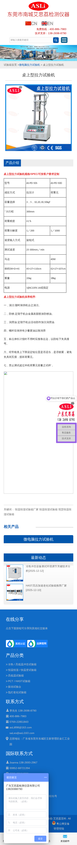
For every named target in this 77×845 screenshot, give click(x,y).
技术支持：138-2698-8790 (50, 33)
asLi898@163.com (21, 727)
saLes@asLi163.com (22, 733)
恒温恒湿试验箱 (48, 509)
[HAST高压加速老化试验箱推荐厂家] (14, 600)
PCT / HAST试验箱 (19, 681)
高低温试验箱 (16, 675)
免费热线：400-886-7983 (51, 29)
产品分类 (15, 655)
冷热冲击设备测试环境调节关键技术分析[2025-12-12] (48, 568)
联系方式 (15, 701)
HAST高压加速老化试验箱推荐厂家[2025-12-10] (46, 588)
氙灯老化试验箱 (17, 692)
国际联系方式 (19, 753)
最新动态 (38, 557)
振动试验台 (14, 686)
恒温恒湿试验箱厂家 (26, 509)
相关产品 (11, 527)
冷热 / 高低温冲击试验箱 (22, 664)
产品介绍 (12, 163)
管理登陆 (59, 828)
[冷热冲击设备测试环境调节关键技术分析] (14, 580)
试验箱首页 (10, 64)
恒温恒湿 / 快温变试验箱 (22, 669)
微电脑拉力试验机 (29, 64)
